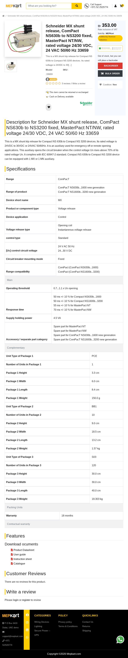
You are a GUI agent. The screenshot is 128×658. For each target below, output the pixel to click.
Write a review (78, 83)
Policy (63, 615)
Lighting (38, 626)
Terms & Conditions (68, 626)
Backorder (111, 65)
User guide (20, 554)
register (26, 600)
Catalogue (19, 563)
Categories (42, 615)
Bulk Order (112, 73)
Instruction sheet (23, 559)
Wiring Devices (41, 622)
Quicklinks (90, 615)
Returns (86, 626)
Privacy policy (65, 622)
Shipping (86, 630)
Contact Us (87, 622)
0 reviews (66, 83)
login (16, 600)
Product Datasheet (24, 550)
